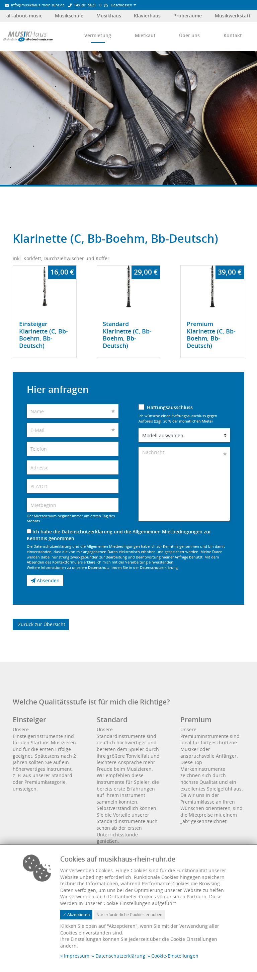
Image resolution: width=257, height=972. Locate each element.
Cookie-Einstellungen (174, 956)
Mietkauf (145, 35)
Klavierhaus (147, 15)
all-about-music (24, 15)
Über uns (189, 35)
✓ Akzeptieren (76, 914)
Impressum (76, 956)
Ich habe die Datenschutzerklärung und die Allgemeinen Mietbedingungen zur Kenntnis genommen (119, 534)
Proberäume (187, 15)
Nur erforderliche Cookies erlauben (129, 914)
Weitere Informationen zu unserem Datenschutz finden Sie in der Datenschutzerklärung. (103, 567)
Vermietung (97, 35)
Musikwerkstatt (233, 15)
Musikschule (69, 15)
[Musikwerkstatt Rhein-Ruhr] (28, 36)
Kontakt (233, 35)
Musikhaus (108, 15)
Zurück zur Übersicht (41, 624)
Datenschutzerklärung (120, 956)
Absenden (47, 580)
